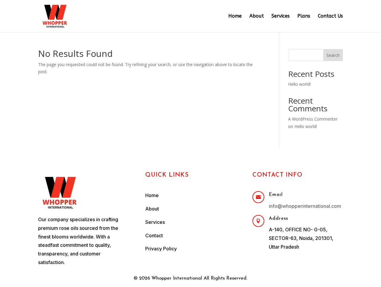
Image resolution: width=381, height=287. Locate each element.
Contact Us (330, 16)
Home (235, 16)
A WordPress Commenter (313, 119)
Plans (303, 16)
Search (333, 55)
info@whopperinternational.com (305, 206)
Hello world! (299, 84)
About (256, 16)
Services (280, 16)
